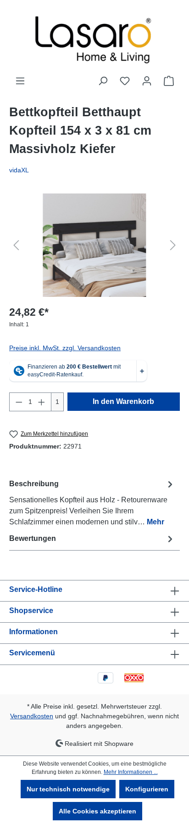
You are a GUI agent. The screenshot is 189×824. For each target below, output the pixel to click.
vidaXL (19, 170)
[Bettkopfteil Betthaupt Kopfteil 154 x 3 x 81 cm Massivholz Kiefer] (94, 245)
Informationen (33, 632)
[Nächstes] (173, 245)
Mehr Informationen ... (131, 772)
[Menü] (20, 81)
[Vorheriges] (16, 245)
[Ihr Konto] (147, 81)
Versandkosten (31, 716)
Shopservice (31, 610)
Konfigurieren (146, 789)
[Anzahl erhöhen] (41, 401)
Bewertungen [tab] (32, 538)
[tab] (92, 502)
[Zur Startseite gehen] (94, 37)
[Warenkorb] (169, 81)
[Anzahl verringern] (18, 401)
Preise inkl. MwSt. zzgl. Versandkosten (65, 348)
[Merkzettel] (125, 81)
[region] (94, 245)
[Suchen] (103, 81)
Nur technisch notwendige (68, 789)
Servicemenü (32, 653)
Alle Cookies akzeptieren (97, 811)
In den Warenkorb (123, 401)
